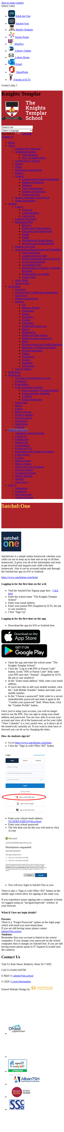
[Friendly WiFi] (17, 1071)
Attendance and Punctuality (30, 433)
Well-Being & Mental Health (37, 240)
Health (25, 237)
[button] (16, 85)
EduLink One (23, 16)
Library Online (22, 50)
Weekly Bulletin (24, 29)
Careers (19, 206)
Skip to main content (12, 2)
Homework (21, 402)
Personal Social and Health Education (42, 344)
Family (25, 234)
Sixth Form (21, 295)
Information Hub (24, 222)
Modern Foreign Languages (37, 338)
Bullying (26, 225)
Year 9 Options (23, 368)
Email (18, 64)
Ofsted (18, 167)
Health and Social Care (34, 326)
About (11, 145)
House (18, 405)
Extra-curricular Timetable (36, 393)
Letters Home (22, 57)
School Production (32, 399)
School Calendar (24, 414)
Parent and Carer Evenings (29, 466)
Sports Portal (22, 37)
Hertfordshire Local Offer (35, 274)
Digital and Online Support (36, 228)
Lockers (19, 457)
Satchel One (22, 23)
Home (11, 142)
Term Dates (21, 424)
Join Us (12, 485)
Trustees (19, 176)
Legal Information (21, 981)
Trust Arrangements (32, 188)
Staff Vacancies (23, 494)
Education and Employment (37, 231)
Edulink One (22, 439)
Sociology (27, 362)
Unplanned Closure (25, 472)
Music (25, 341)
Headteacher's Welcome (28, 148)
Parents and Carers (18, 430)
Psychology (28, 356)
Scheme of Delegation (34, 191)
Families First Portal (26, 219)
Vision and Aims (31, 194)
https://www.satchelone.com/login (19, 577)
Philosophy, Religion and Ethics (39, 347)
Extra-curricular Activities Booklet (40, 390)
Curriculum (14, 286)
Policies (19, 173)
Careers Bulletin (30, 212)
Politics (26, 353)
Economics (28, 316)
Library (19, 408)
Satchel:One (21, 442)
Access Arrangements (33, 261)
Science (26, 359)
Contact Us (7, 136)
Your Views (21, 482)
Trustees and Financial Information (40, 179)
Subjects (19, 301)
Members (27, 185)
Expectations (22, 384)
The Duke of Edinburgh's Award (32, 378)
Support (12, 203)
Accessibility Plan (31, 264)
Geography (28, 323)
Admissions (21, 488)
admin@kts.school (11, 931)
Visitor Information (25, 200)
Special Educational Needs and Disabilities (38, 249)
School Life (14, 375)
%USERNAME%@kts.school (24, 821)
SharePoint (22, 72)
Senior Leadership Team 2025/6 (32, 197)
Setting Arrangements (26, 298)
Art (23, 304)
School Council (23, 417)
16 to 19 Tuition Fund (33, 157)
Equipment (21, 381)
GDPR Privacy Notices (27, 160)
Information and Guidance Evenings (34, 451)
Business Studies (31, 307)
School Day (21, 420)
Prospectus (21, 491)
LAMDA (27, 396)
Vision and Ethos (31, 252)
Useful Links (29, 277)
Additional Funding (25, 151)
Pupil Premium (30, 154)
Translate (27, 133)
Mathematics (28, 332)
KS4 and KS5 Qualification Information (36, 292)
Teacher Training (24, 497)
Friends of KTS (22, 79)
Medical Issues (23, 460)
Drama (25, 313)
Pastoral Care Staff (25, 246)
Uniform (19, 427)
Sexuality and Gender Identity (38, 243)
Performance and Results (28, 170)
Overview (27, 209)
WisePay (19, 43)
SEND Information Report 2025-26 (41, 258)
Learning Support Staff (34, 255)
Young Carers (22, 283)
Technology (28, 365)
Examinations (22, 445)
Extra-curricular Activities (29, 387)
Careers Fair (28, 216)
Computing (28, 310)
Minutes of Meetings (33, 182)
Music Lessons (23, 411)
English (26, 320)
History (19, 163)
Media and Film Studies (34, 335)
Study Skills (21, 280)
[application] (32, 1006)
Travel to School (24, 469)
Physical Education (32, 350)
